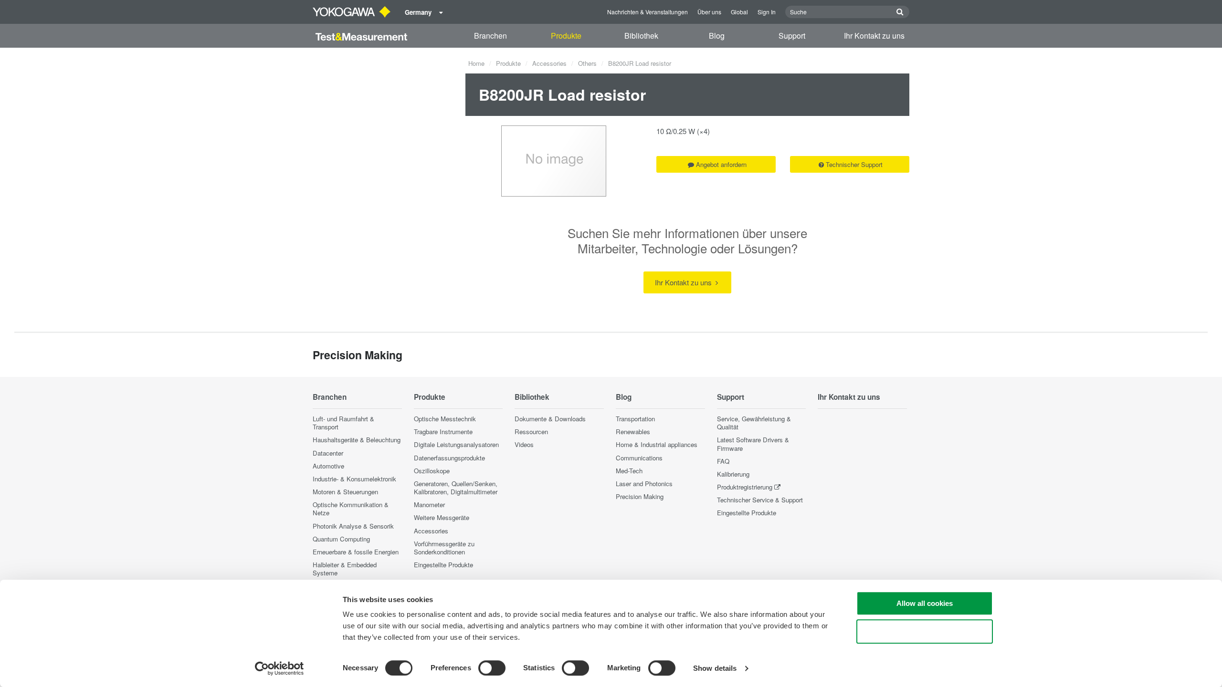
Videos (524, 444)
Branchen (490, 35)
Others (587, 63)
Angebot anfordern (721, 164)
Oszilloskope (432, 470)
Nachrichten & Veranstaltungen (647, 12)
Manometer (429, 504)
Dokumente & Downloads (550, 418)
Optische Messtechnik (445, 418)
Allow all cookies (924, 603)
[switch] (492, 668)
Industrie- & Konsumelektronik (354, 478)
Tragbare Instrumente (443, 431)
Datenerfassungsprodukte (449, 457)
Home (476, 63)
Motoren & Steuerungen (345, 491)
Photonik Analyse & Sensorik (353, 526)
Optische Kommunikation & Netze (351, 508)
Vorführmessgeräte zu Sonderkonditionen (444, 547)
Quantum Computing (341, 538)
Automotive (328, 465)
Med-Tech (629, 470)
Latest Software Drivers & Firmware (753, 443)
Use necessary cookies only (924, 631)
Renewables (633, 431)
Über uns (709, 12)
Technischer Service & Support (760, 499)
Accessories (549, 63)
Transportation (635, 418)
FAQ (723, 461)
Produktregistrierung (744, 486)
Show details (715, 668)
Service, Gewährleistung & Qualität (754, 422)
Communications (639, 457)
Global (739, 12)
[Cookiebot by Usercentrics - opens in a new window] (279, 668)
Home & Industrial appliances (656, 444)
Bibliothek (641, 35)
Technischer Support (854, 164)
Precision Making (640, 496)
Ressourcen (531, 431)
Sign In (767, 12)
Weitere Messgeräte (441, 517)
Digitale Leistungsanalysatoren (456, 444)
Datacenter (328, 453)
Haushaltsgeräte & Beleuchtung (356, 439)
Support (792, 35)
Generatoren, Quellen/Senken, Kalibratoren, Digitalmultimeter (455, 487)
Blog (717, 35)
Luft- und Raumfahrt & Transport (343, 422)
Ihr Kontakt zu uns (874, 35)
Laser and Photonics (644, 483)
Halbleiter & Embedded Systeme (345, 568)
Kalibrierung (733, 474)
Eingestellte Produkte (443, 564)
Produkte (566, 35)
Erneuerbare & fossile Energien (356, 551)
